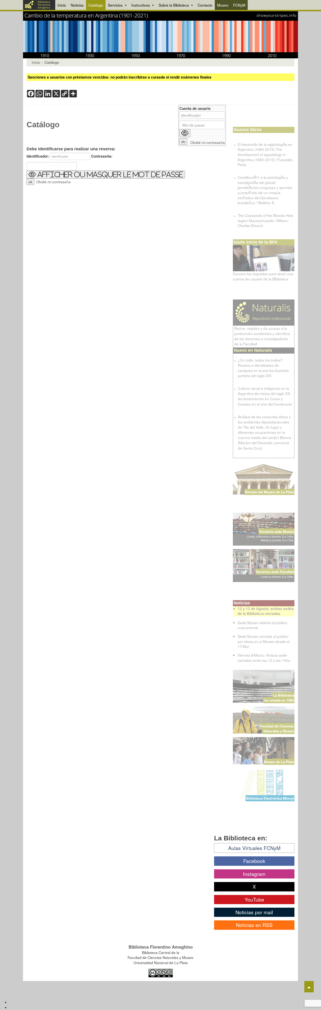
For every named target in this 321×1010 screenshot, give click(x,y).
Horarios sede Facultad (275, 571)
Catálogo (95, 5)
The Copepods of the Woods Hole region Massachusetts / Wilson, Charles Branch (265, 220)
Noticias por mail (254, 912)
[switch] (106, 175)
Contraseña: (101, 156)
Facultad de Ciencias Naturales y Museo (276, 728)
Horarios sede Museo (276, 531)
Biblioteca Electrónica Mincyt (270, 798)
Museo (222, 5)
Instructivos (141, 5)
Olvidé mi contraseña (53, 181)
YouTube (254, 899)
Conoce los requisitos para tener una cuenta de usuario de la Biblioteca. (263, 276)
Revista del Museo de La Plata (269, 492)
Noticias (77, 5)
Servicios (116, 5)
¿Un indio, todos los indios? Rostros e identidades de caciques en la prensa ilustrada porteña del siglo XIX (263, 367)
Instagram (254, 873)
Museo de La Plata (279, 761)
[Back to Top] (309, 986)
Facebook (254, 860)
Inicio (62, 5)
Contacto (205, 5)
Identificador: (38, 156)
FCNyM (239, 5)
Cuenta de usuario (195, 108)
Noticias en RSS (254, 924)
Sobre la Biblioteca (174, 5)
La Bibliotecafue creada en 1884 (278, 698)
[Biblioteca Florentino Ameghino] (39, 5)
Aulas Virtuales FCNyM (254, 847)
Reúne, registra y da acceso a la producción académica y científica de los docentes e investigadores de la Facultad (262, 336)
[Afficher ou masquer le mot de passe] (184, 133)
